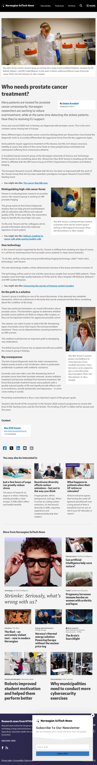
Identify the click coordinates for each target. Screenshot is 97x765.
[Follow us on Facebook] (2, 747)
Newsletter (46, 6)
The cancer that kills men (35, 183)
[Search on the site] (81, 5)
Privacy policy (7, 760)
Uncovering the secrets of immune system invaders (48, 286)
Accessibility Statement (23, 760)
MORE (92, 6)
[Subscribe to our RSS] (6, 747)
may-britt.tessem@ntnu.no (15, 431)
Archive (71, 6)
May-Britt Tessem (12, 428)
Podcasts (59, 6)
